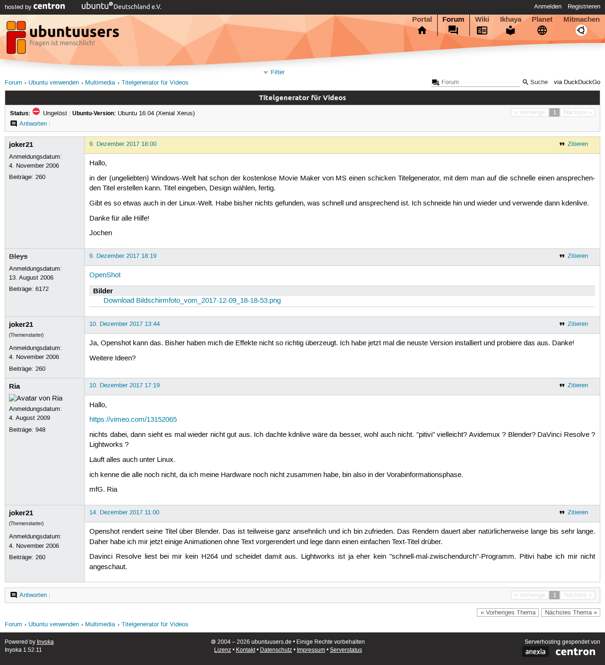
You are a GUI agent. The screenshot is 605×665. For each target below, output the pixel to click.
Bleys (18, 256)
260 (40, 177)
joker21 (21, 144)
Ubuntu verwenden (53, 82)
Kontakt (245, 650)
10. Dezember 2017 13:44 (124, 324)
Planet (542, 19)
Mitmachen (581, 19)
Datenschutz (276, 650)
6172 (42, 289)
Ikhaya (510, 19)
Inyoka (45, 642)
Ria (14, 386)
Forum (453, 19)
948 (40, 430)
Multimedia (100, 82)
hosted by (19, 7)
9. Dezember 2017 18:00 (122, 144)
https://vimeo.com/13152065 (133, 420)
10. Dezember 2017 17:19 (124, 385)
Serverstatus (346, 650)
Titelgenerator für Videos (155, 82)
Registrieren (584, 6)
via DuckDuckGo (577, 82)
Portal (422, 19)
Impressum (311, 650)
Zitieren (578, 144)
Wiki (482, 19)
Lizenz (222, 650)
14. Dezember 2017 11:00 (124, 512)
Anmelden (548, 6)
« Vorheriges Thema (508, 612)
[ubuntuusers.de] (64, 40)
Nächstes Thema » (571, 612)
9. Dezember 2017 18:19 (122, 256)
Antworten (33, 124)
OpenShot (105, 275)
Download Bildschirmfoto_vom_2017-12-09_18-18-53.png (192, 301)
